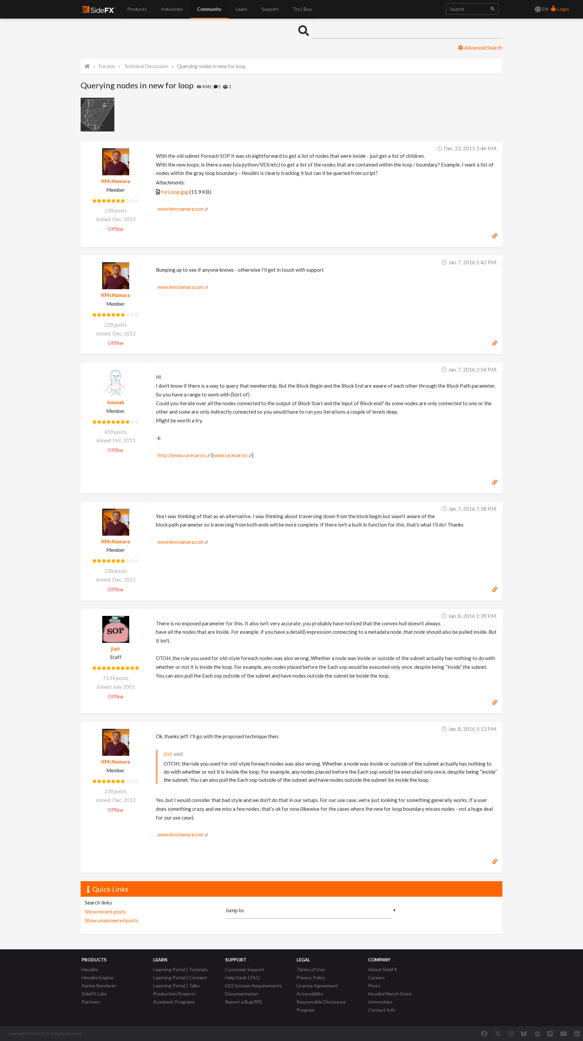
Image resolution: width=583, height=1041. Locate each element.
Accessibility (310, 994)
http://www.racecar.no (182, 455)
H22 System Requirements (253, 985)
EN (544, 9)
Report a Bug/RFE (243, 1002)
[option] (98, 114)
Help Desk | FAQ (242, 977)
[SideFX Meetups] (537, 1034)
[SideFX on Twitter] (498, 1034)
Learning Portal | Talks (176, 985)
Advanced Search (482, 47)
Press (374, 985)
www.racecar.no (230, 455)
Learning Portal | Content (180, 977)
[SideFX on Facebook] (484, 1034)
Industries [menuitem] (172, 9)
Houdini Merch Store (390, 994)
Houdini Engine (97, 977)
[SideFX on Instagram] (510, 1034)
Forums (107, 66)
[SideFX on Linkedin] (577, 1034)
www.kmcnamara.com (181, 209)
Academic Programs (174, 1002)
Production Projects (174, 994)
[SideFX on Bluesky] (524, 1034)
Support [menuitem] (270, 9)
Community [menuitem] (209, 9)
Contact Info (381, 1010)
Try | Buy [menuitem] (302, 9)
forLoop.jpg (174, 191)
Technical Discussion (146, 66)
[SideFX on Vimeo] (550, 1034)
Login (562, 9)
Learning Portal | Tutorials (180, 969)
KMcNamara (115, 181)
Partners (91, 1002)
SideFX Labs (94, 994)
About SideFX (382, 969)
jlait (115, 649)
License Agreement (317, 985)
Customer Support (245, 969)
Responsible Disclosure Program (321, 1006)
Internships (380, 1002)
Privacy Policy (311, 977)
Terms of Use (311, 969)
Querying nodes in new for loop (211, 66)
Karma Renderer (99, 985)
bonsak (115, 402)
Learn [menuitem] (241, 9)
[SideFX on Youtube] (563, 1034)
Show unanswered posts (111, 920)
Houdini (90, 969)
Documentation (241, 994)
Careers (376, 977)
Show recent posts (105, 912)
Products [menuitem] (137, 9)
